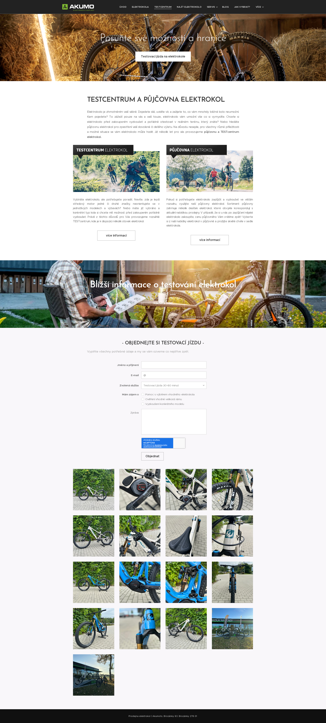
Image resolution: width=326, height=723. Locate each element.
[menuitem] (124, 7)
